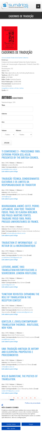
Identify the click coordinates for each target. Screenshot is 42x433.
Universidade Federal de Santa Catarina (15, 58)
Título (3, 105)
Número (18, 130)
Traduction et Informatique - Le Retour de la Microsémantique (19, 244)
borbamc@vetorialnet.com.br (16, 233)
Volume (4, 130)
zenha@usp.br (6, 196)
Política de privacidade (32, 403)
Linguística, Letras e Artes (10, 88)
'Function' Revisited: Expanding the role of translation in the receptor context (20, 297)
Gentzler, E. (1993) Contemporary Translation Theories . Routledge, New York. (20, 324)
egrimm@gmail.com (8, 285)
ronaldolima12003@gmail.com (12, 257)
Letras (21, 88)
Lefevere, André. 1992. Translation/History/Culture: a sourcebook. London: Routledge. (19, 270)
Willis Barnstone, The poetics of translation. (20, 377)
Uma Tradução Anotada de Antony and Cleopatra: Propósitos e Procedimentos (20, 352)
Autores (4, 113)
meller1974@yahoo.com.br (11, 391)
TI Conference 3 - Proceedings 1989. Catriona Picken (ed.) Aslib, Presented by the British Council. (21, 154)
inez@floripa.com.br (8, 339)
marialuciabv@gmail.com (24, 312)
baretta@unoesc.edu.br (9, 169)
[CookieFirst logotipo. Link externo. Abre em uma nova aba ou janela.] (2, 405)
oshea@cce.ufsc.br (8, 367)
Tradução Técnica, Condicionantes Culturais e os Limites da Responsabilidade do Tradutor (20, 182)
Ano (3, 122)
